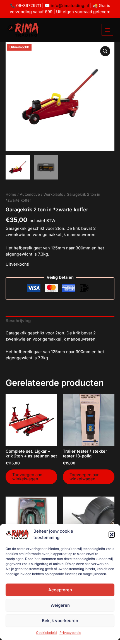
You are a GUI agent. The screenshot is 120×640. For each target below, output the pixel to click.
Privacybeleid (70, 632)
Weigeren (60, 605)
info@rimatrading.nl (69, 5)
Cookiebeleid (46, 632)
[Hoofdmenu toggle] (107, 30)
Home (11, 194)
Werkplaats (53, 194)
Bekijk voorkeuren (60, 620)
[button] (111, 534)
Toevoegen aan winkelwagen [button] (27, 476)
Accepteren (60, 589)
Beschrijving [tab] (18, 320)
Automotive (30, 194)
